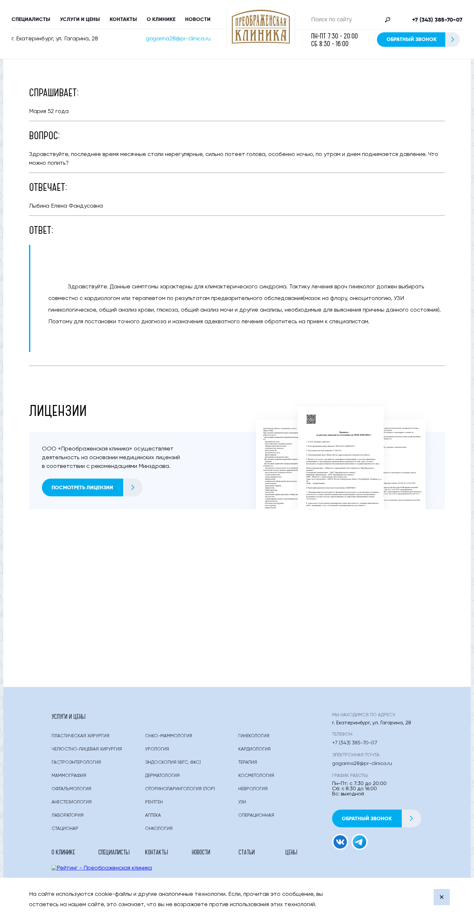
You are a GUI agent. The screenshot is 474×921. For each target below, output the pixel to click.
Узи (242, 802)
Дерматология (162, 775)
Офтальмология (71, 789)
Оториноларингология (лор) (180, 789)
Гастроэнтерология (76, 762)
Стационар (65, 828)
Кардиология (254, 749)
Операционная (256, 815)
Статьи (247, 852)
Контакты (123, 19)
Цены (291, 852)
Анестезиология (72, 802)
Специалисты (31, 19)
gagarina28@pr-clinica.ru (178, 39)
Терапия (247, 762)
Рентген (154, 802)
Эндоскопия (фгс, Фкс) (173, 762)
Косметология (256, 775)
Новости (198, 19)
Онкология (159, 828)
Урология (157, 749)
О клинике (161, 19)
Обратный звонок (412, 39)
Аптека (153, 815)
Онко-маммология (168, 736)
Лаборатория (68, 815)
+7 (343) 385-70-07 (437, 19)
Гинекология (253, 736)
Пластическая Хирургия (80, 736)
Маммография (69, 775)
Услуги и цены (80, 19)
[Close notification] (442, 897)
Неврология (253, 789)
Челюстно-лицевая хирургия (87, 749)
